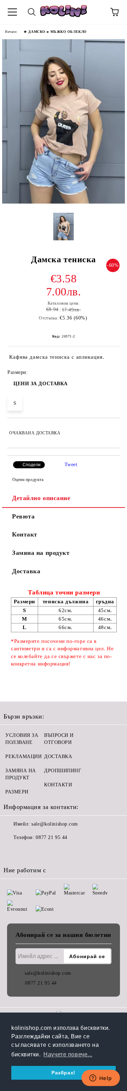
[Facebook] (12, 851)
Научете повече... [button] (67, 1054)
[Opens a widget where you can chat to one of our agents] (100, 1078)
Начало (11, 32)
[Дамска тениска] (63, 202)
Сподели (32, 464)
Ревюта (23, 516)
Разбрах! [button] (63, 1072)
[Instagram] (28, 851)
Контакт (24, 534)
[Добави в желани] (109, 430)
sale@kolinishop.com (54, 824)
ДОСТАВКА (58, 756)
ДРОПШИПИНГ (62, 770)
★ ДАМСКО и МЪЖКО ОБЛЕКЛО (55, 32)
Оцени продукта (27, 479)
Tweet (71, 464)
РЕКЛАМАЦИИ (23, 756)
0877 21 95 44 (51, 837)
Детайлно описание (41, 497)
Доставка (26, 571)
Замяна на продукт (41, 552)
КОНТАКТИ (58, 784)
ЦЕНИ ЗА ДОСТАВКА (40, 383)
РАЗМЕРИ (17, 791)
